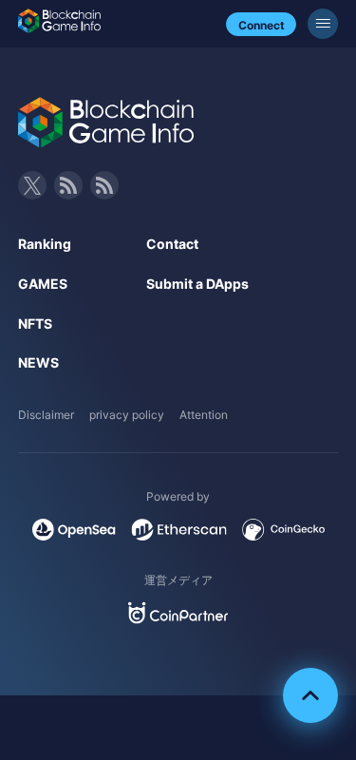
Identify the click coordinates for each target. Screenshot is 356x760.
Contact (172, 244)
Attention (203, 415)
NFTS (35, 323)
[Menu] (323, 24)
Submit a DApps (197, 284)
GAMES (42, 284)
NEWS (38, 362)
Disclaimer (46, 415)
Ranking (44, 244)
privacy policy (126, 415)
